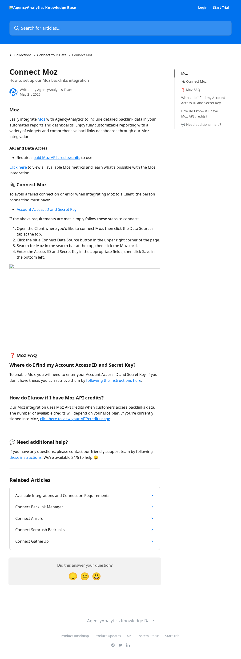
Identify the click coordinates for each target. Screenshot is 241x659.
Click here (18, 167)
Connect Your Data (51, 55)
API (129, 636)
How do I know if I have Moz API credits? (199, 113)
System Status (148, 636)
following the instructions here (113, 380)
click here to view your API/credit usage (75, 418)
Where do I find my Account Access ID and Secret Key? (203, 100)
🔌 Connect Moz (194, 81)
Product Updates (108, 636)
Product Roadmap (75, 636)
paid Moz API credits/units (56, 157)
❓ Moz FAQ (190, 89)
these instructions (25, 457)
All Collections (20, 55)
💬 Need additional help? (201, 124)
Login (202, 7)
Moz (41, 119)
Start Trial (221, 7)
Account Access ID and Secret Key (46, 209)
